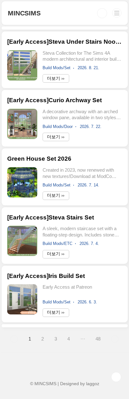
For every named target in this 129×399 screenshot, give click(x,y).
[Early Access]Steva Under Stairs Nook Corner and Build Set (64, 41)
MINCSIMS (24, 13)
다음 (115, 339)
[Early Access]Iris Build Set (46, 276)
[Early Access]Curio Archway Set (54, 100)
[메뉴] (116, 13)
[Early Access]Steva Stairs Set (50, 217)
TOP (116, 377)
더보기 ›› (55, 78)
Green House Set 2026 (39, 158)
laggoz (92, 383)
